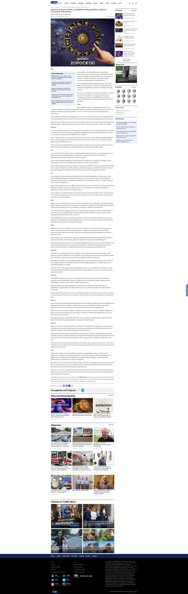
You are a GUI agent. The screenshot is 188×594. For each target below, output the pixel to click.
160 (133, 33)
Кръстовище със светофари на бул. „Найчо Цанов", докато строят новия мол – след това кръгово (60, 444)
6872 (59, 494)
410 (133, 26)
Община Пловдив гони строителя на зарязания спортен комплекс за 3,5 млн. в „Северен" (82, 444)
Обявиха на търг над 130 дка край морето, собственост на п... (124, 141)
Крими (101, 3)
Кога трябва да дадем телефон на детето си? (129, 37)
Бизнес (95, 3)
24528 (80, 492)
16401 (92, 552)
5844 (101, 472)
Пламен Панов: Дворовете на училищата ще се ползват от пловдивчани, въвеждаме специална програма (102, 468)
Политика (88, 3)
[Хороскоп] (126, 103)
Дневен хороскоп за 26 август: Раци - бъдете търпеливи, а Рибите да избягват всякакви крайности (102, 415)
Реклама (53, 564)
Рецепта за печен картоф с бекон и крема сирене (129, 44)
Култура (113, 3)
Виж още (125, 60)
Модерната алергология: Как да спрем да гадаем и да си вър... (125, 79)
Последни (118, 10)
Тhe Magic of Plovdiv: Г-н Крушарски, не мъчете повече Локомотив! (102, 444)
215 (133, 41)
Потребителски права (79, 569)
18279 (124, 81)
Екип (75, 562)
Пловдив (73, 3)
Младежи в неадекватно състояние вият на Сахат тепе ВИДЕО (126, 123)
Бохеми (88, 556)
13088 (60, 527)
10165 (80, 472)
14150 (80, 448)
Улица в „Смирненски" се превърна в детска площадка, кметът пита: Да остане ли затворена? (65, 548)
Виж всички (111, 395)
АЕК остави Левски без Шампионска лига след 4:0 (129, 14)
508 (133, 18)
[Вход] (129, 3)
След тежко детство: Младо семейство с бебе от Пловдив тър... (126, 132)
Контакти (53, 569)
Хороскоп (118, 87)
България (80, 3)
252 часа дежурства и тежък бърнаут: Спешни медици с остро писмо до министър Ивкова (60, 468)
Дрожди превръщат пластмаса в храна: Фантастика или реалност (82, 414)
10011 (92, 527)
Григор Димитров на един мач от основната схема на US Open (130, 30)
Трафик (81, 556)
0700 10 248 (86, 576)
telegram (69, 386)
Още (120, 3)
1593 (59, 419)
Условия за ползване (55, 567)
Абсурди (94, 556)
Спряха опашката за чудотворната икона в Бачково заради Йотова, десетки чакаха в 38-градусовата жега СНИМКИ (97, 523)
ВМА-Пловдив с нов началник (80, 490)
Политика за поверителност (58, 572)
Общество (66, 556)
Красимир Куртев (111, 16)
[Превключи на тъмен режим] (136, 3)
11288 (59, 448)
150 (133, 48)
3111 (59, 472)
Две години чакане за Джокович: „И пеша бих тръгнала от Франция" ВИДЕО (65, 524)
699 (80, 417)
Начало (66, 3)
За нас (52, 562)
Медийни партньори (78, 564)
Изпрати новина (187, 290)
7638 (101, 419)
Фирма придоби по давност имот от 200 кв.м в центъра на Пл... (126, 136)
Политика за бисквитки (79, 572)
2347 (101, 448)
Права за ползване (78, 567)
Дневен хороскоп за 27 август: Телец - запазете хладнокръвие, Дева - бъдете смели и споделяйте (60, 415)
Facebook (64, 386)
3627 (101, 495)
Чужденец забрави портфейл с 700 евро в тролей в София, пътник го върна (102, 492)
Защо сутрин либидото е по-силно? (130, 22)
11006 (60, 552)
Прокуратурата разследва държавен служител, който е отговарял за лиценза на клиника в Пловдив (81, 468)
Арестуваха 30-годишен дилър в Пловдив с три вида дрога (60, 491)
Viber (67, 386)
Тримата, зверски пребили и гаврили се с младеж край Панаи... (126, 127)
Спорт (107, 3)
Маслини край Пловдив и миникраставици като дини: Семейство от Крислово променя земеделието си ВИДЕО (98, 548)
